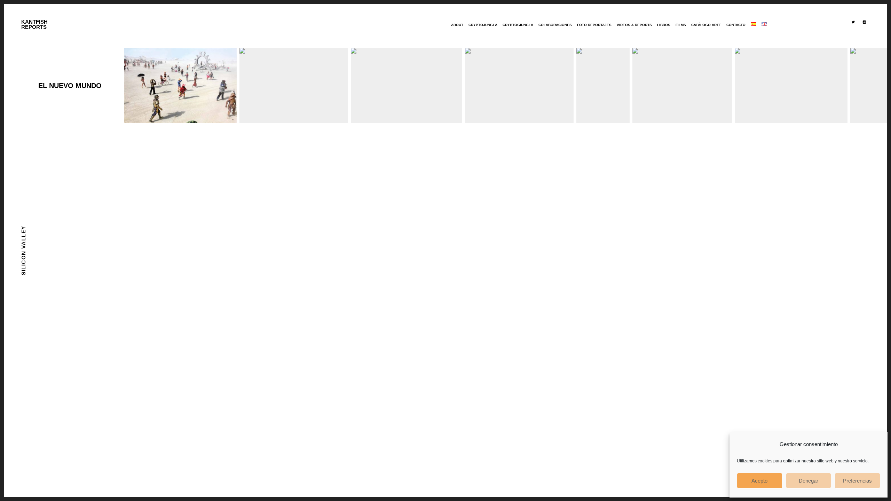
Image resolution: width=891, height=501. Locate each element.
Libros (663, 25)
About (457, 25)
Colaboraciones (555, 25)
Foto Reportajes (594, 25)
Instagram (865, 37)
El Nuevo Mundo (70, 85)
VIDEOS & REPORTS (634, 25)
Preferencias (857, 481)
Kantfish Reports (34, 24)
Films (681, 25)
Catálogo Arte (706, 25)
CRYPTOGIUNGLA (518, 25)
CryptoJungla (482, 25)
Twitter (854, 37)
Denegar (808, 481)
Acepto (759, 481)
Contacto (736, 25)
